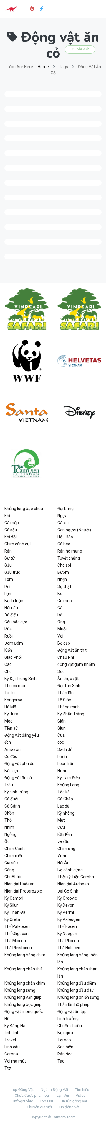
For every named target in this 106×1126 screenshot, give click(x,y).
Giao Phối (13, 657)
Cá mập (11, 522)
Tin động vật (69, 1107)
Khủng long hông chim (24, 954)
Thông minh (68, 707)
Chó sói (64, 565)
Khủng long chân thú (23, 969)
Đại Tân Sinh (68, 685)
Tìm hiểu (82, 1089)
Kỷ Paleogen (68, 919)
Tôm (8, 579)
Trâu (8, 784)
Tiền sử (11, 728)
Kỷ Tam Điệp (68, 777)
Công (9, 869)
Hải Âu (63, 862)
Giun (61, 728)
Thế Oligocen (16, 933)
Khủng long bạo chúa (23, 508)
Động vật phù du (19, 763)
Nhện (62, 579)
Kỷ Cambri (13, 898)
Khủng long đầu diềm (76, 983)
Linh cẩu (12, 1047)
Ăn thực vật (68, 678)
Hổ (6, 1018)
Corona (11, 1054)
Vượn (62, 855)
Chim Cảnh (14, 848)
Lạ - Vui (63, 1095)
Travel (10, 1039)
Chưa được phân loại (32, 1095)
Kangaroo (13, 699)
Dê (59, 614)
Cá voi (63, 522)
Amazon (12, 749)
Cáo (8, 664)
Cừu (61, 827)
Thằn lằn (65, 692)
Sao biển (65, 1047)
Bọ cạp (63, 643)
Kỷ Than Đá (14, 912)
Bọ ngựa (65, 1032)
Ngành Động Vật (54, 1089)
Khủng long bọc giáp (23, 1004)
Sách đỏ (64, 749)
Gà (59, 607)
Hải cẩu (11, 607)
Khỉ (7, 515)
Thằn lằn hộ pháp (73, 1004)
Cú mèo (64, 600)
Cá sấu (10, 529)
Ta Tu (9, 692)
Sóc (60, 671)
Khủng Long (68, 784)
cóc (60, 742)
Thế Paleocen (17, 926)
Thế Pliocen (68, 940)
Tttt (7, 1068)
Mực (61, 820)
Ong (61, 622)
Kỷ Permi (65, 912)
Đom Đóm (13, 643)
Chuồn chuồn (69, 1025)
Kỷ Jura (11, 714)
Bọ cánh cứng (70, 869)
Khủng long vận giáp (23, 997)
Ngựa (62, 515)
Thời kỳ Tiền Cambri (75, 877)
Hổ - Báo (65, 537)
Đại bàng (65, 508)
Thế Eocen (67, 926)
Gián (61, 721)
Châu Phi (65, 657)
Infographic (23, 1101)
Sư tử (9, 558)
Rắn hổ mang (69, 551)
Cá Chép (65, 799)
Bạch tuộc (13, 600)
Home (43, 66)
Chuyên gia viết (39, 1107)
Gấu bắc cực (15, 622)
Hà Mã (10, 707)
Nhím (9, 827)
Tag (60, 1061)
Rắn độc (64, 1054)
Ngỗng (10, 834)
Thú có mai (14, 685)
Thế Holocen (68, 947)
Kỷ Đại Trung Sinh (20, 678)
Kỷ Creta (12, 919)
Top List (46, 1101)
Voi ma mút (15, 1061)
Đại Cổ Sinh (67, 891)
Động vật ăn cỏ (18, 777)
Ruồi (8, 636)
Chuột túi (12, 877)
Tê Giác (64, 699)
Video (81, 1095)
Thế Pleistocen (18, 947)
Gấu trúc (12, 572)
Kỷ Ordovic (67, 898)
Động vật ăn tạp (72, 1011)
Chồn (9, 813)
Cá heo (63, 544)
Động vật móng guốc (23, 1011)
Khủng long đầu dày (75, 990)
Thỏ (8, 820)
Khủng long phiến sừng (78, 997)
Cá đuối (11, 799)
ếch (7, 742)
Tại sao (64, 1039)
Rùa (8, 629)
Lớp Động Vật (22, 1089)
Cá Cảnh (12, 806)
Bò (59, 593)
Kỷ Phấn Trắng (70, 714)
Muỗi (62, 629)
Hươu (62, 770)
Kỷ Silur (11, 905)
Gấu (8, 565)
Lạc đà (63, 806)
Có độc (10, 756)
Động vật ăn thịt (72, 650)
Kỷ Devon (65, 905)
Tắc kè (63, 792)
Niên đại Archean (73, 884)
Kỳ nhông (65, 813)
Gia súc (11, 862)
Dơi (7, 586)
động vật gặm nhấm (76, 664)
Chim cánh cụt (17, 544)
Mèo (8, 721)
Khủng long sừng (19, 990)
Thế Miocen (15, 940)
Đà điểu (11, 614)
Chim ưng (66, 848)
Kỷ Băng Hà (14, 1025)
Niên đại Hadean (19, 884)
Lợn (7, 593)
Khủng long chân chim (24, 983)
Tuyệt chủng (68, 558)
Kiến (8, 650)
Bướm (63, 572)
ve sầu (63, 841)
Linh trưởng (68, 1018)
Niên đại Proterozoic (23, 891)
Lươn (62, 756)
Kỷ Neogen (67, 933)
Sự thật (64, 586)
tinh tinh (11, 1032)
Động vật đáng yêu (21, 735)
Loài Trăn (65, 763)
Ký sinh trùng (16, 792)
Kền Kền (64, 834)
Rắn (8, 551)
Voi (60, 636)
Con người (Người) (74, 529)
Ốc (6, 841)
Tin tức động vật (73, 1101)
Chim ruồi (13, 855)
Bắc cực (11, 770)
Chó (8, 671)
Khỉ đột (10, 537)
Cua (61, 735)
